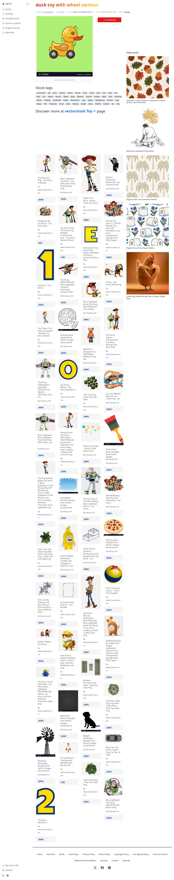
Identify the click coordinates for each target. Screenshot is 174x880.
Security (104, 860)
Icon (104, 93)
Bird (98, 93)
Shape (39, 104)
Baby (73, 97)
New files (51, 854)
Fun (43, 97)
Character (53, 104)
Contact (127, 12)
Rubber (97, 97)
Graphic (106, 104)
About (61, 854)
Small (61, 104)
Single (83, 104)
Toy (49, 93)
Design (77, 93)
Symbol (89, 97)
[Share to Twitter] (81, 74)
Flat (45, 104)
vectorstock (41, 93)
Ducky (65, 100)
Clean (90, 104)
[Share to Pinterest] (90, 74)
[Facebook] (102, 868)
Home (40, 854)
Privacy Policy (88, 854)
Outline (110, 100)
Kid (116, 93)
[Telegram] (8, 875)
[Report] (119, 24)
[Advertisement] (79, 134)
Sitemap (126, 860)
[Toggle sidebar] (27, 4)
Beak (104, 97)
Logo (83, 100)
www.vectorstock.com (82, 12)
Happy (90, 100)
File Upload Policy (141, 854)
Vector (91, 93)
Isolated (47, 100)
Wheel (70, 93)
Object (50, 97)
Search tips (73, 854)
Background (100, 100)
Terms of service (160, 854)
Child (85, 93)
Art (113, 104)
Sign (117, 100)
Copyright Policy (121, 854)
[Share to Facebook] (85, 74)
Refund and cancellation (85, 860)
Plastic (39, 100)
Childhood (57, 100)
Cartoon (62, 93)
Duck (55, 93)
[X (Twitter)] (3, 875)
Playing (75, 104)
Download (110, 19)
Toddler (98, 104)
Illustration (75, 100)
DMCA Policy (104, 854)
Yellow (65, 97)
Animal (58, 97)
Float (110, 93)
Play (38, 97)
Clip (118, 104)
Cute (110, 97)
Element (80, 97)
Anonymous (48, 12)
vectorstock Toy (78, 111)
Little (68, 104)
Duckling (118, 97)
